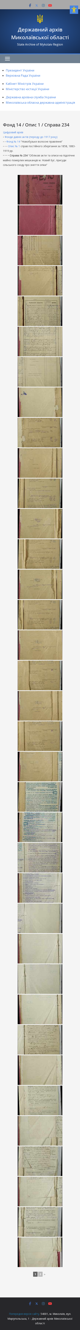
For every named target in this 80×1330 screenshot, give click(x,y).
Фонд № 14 (13, 141)
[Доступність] (74, 10)
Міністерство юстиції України (27, 89)
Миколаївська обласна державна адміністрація (40, 103)
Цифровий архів (13, 132)
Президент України (20, 70)
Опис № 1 (14, 146)
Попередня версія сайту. (24, 1314)
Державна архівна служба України (31, 97)
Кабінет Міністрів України (25, 84)
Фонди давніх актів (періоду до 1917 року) (31, 137)
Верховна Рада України (23, 75)
